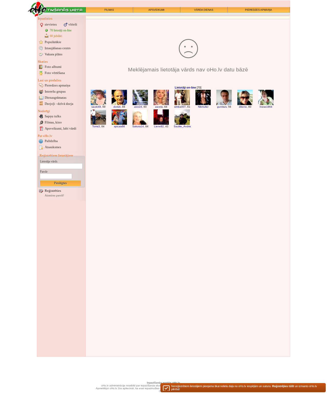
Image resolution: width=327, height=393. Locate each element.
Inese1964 (266, 106)
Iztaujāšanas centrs (58, 48)
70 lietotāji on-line (61, 30)
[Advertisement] (61, 278)
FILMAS (109, 9)
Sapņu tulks (53, 116)
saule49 (96, 106)
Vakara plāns (53, 54)
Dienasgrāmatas (55, 97)
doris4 (117, 106)
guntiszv (222, 106)
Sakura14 (138, 126)
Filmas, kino (53, 122)
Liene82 (159, 126)
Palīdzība (51, 141)
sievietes (51, 24)
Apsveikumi (60, 128)
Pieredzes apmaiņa (57, 85)
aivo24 (138, 106)
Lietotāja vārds (48, 161)
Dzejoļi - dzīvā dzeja (59, 104)
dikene (243, 106)
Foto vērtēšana (55, 73)
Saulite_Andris (182, 126)
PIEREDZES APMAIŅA (258, 9)
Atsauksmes (53, 147)
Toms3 (96, 126)
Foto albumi (53, 67)
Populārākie (53, 42)
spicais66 (119, 126)
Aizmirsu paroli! (54, 195)
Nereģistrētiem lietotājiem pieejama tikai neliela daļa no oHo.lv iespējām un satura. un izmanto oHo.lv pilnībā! (244, 388)
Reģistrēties (53, 191)
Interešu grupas (55, 91)
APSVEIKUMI (156, 9)
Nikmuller (203, 106)
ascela (159, 106)
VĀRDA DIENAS (203, 9)
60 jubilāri (56, 36)
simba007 (180, 106)
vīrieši (72, 24)
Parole (44, 171)
